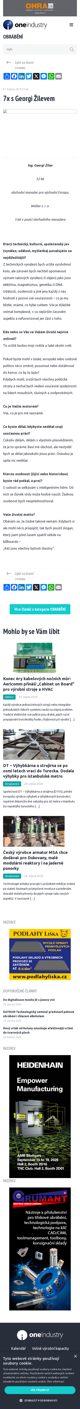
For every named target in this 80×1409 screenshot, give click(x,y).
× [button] (75, 1356)
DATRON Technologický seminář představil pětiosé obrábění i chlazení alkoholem (38, 1014)
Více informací (55, 1381)
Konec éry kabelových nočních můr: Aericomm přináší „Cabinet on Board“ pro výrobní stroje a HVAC (38, 684)
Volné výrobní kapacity (50, 1348)
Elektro (9, 697)
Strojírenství (12, 784)
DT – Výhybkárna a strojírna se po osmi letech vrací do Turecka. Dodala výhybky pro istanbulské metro (38, 770)
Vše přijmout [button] (40, 1390)
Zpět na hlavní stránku (24, 65)
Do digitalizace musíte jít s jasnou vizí (29, 999)
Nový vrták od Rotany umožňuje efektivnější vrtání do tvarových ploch (38, 1030)
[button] (40, 1400)
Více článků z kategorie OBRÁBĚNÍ (40, 609)
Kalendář (18, 1348)
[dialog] (40, 1380)
